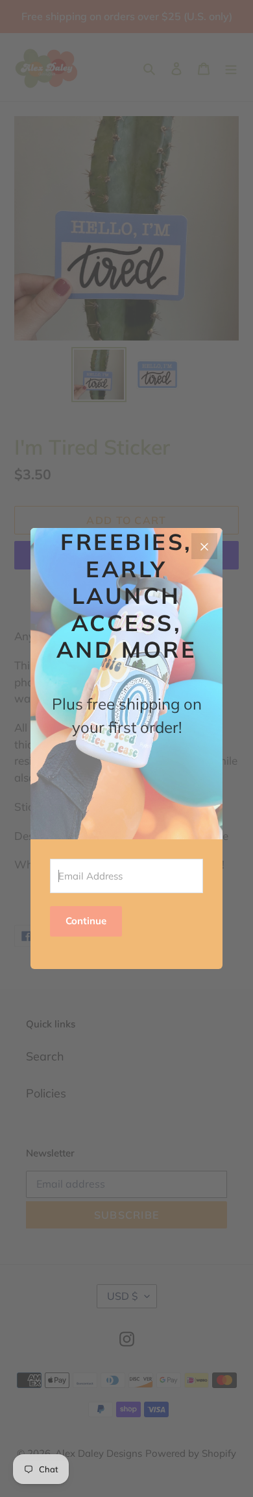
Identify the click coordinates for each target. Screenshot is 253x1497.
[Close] (204, 546)
